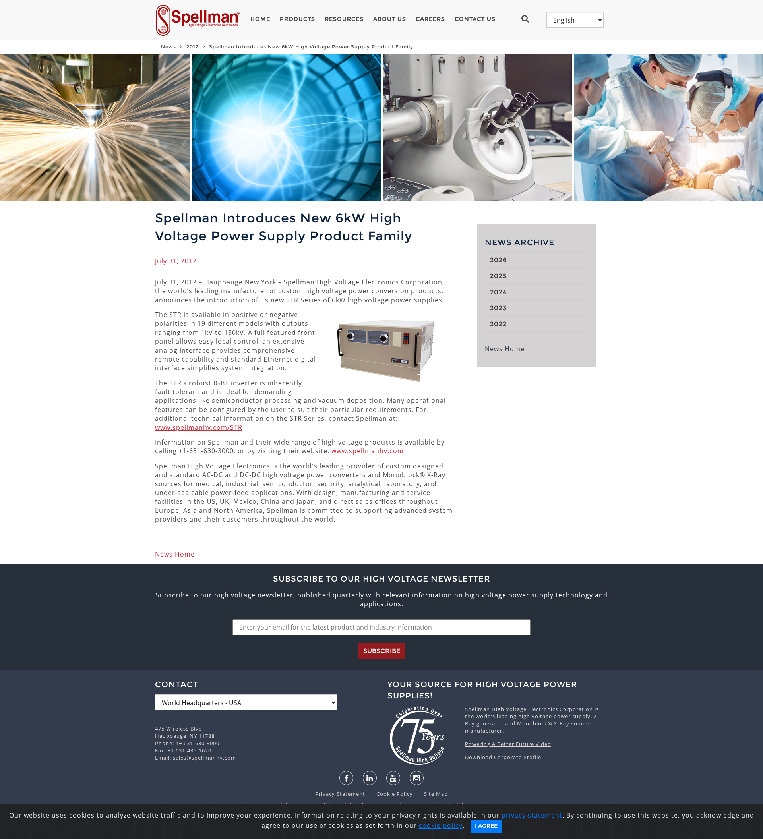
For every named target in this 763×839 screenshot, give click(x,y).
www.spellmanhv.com (367, 451)
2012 (192, 47)
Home (260, 19)
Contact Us (475, 19)
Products (297, 19)
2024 (498, 292)
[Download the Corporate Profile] (422, 735)
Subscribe (381, 651)
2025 (498, 276)
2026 (498, 260)
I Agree (486, 825)
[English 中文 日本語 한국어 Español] (575, 20)
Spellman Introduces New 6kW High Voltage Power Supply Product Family (311, 47)
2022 (498, 324)
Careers (430, 19)
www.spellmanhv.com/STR (198, 427)
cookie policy (441, 825)
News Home (175, 554)
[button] (528, 18)
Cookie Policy (390, 793)
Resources (344, 19)
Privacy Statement (341, 793)
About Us (389, 19)
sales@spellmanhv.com (204, 757)
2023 (498, 308)
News (168, 47)
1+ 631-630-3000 (197, 743)
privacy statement (532, 815)
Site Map (431, 793)
